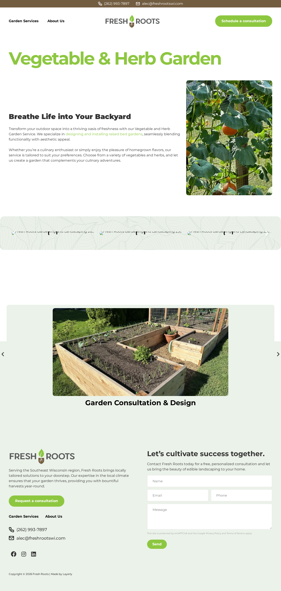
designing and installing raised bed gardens (104, 134)
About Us (56, 21)
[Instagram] (24, 554)
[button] (14, 233)
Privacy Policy (213, 533)
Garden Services (24, 21)
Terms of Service (236, 533)
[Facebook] (14, 554)
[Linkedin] (33, 554)
